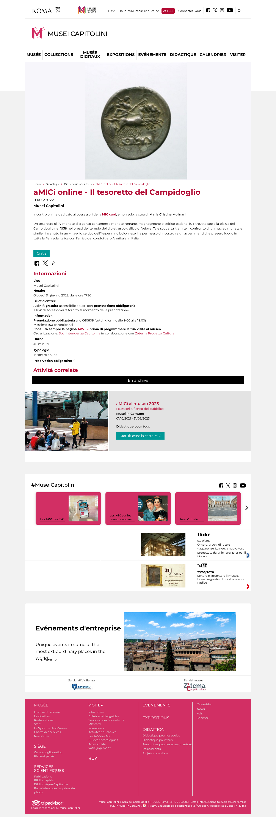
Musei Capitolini (78, 34)
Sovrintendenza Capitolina (79, 333)
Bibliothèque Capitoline (51, 784)
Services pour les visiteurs (106, 720)
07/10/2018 (221, 548)
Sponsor (202, 718)
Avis (199, 713)
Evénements (152, 54)
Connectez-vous (189, 11)
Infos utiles (96, 712)
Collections (58, 54)
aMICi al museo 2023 (137, 403)
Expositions (121, 54)
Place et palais (44, 756)
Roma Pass (96, 728)
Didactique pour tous (78, 184)
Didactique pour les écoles (161, 735)
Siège (40, 746)
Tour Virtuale (189, 519)
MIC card (109, 214)
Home (37, 184)
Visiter (238, 54)
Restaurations (43, 720)
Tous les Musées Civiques (137, 11)
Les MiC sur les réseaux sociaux (121, 517)
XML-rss (241, 805)
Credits (201, 805)
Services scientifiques (49, 769)
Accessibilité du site (221, 805)
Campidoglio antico (48, 752)
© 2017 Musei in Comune (125, 805)
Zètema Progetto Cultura (154, 333)
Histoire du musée (47, 712)
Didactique (183, 54)
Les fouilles (42, 716)
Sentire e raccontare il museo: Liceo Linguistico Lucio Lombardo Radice (221, 579)
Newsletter (41, 736)
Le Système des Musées (50, 728)
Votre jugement (99, 748)
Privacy (151, 805)
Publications (43, 776)
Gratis (41, 253)
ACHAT (168, 11)
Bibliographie (43, 780)
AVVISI (83, 329)
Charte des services (47, 732)
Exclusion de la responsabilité (176, 805)
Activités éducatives (102, 732)
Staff (37, 724)
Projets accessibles (156, 753)
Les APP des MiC (52, 519)
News (201, 709)
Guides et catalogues (103, 740)
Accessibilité (97, 744)
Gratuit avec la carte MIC (140, 436)
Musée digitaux (90, 54)
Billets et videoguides (103, 716)
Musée (34, 54)
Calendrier (213, 54)
